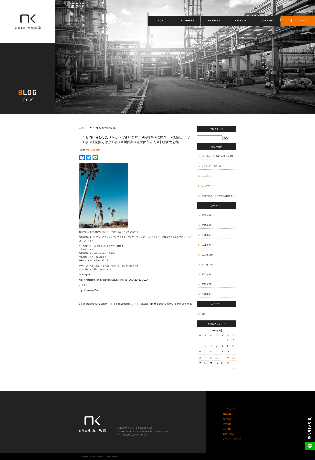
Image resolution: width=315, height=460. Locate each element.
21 (216, 357)
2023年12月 (207, 255)
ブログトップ (216, 129)
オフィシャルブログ (232, 439)
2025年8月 (207, 215)
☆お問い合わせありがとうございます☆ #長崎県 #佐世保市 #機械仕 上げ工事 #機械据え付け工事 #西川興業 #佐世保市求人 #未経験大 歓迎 (136, 139)
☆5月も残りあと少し (212, 166)
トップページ (161, 21)
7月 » (233, 369)
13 (211, 352)
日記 (204, 314)
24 (233, 357)
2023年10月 (207, 264)
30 (228, 363)
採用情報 (240, 21)
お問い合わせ (298, 21)
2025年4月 (207, 235)
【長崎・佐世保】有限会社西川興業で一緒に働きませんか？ (220, 156)
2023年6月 (207, 294)
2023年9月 (207, 274)
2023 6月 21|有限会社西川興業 (297, 31)
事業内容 (187, 21)
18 (200, 357)
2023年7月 (207, 284)
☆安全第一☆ (208, 186)
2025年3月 (207, 245)
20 (211, 357)
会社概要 (267, 21)
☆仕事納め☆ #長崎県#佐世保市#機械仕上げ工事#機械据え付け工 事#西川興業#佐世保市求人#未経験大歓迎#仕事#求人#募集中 (219, 195)
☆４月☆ (206, 176)
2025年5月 (207, 225)
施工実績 (214, 21)
